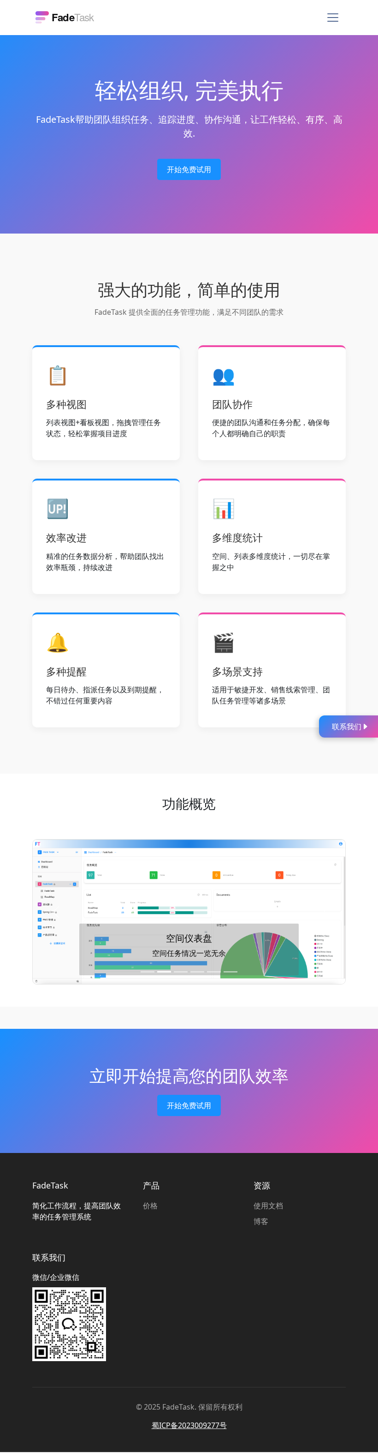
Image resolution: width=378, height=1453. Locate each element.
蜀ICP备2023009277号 (189, 1425)
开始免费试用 (189, 169)
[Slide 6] (230, 972)
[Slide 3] (181, 972)
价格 (150, 1206)
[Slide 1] (147, 972)
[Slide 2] (164, 972)
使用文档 (268, 1206)
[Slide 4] (197, 972)
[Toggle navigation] (333, 17)
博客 (261, 1221)
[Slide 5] (214, 972)
